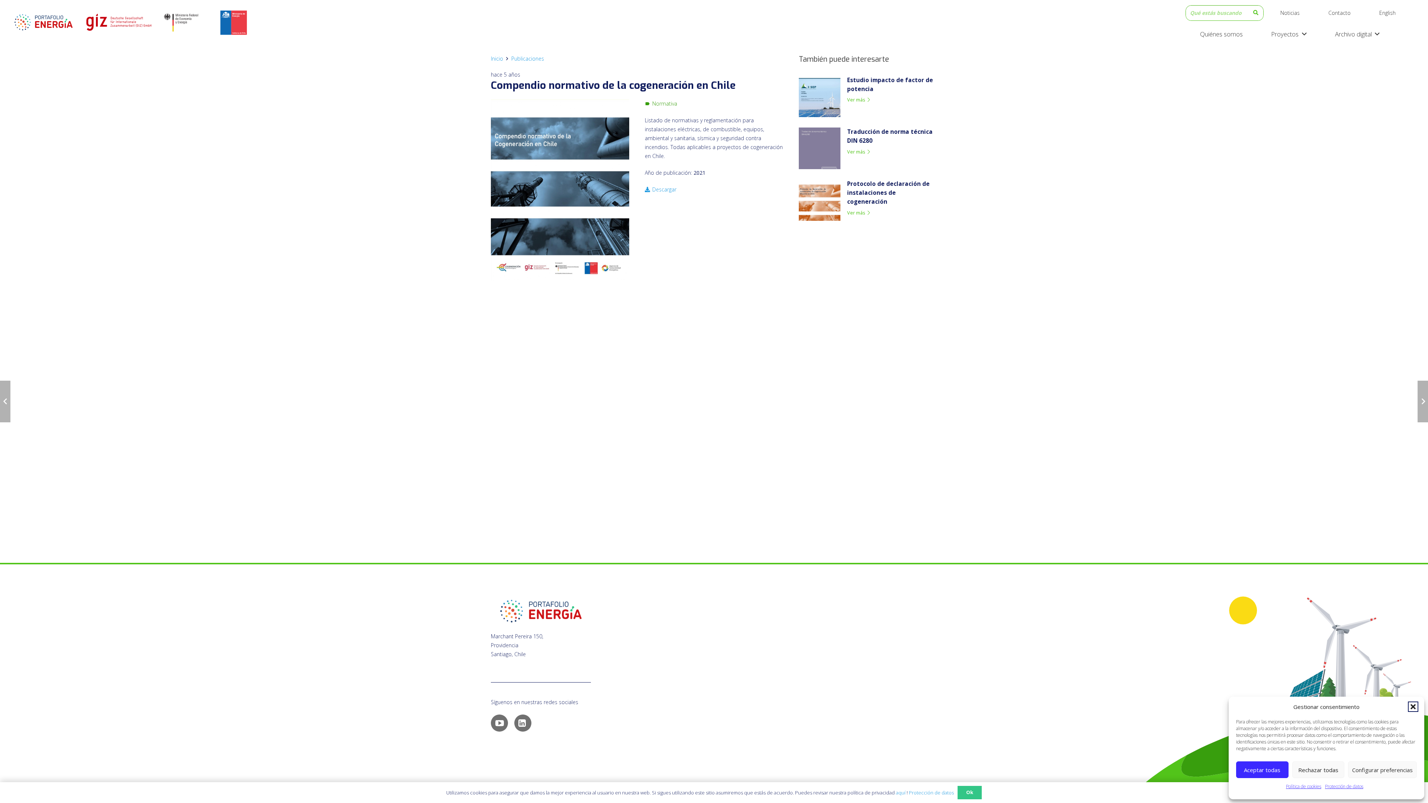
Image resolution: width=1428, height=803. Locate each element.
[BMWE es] (187, 22)
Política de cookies (1303, 786)
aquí (901, 792)
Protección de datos (1344, 786)
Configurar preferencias (1382, 770)
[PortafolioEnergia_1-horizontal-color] (43, 22)
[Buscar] (1255, 13)
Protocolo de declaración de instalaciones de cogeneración (888, 193)
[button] (1413, 706)
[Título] (118, 22)
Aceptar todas (1262, 770)
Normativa (664, 103)
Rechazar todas (1318, 770)
